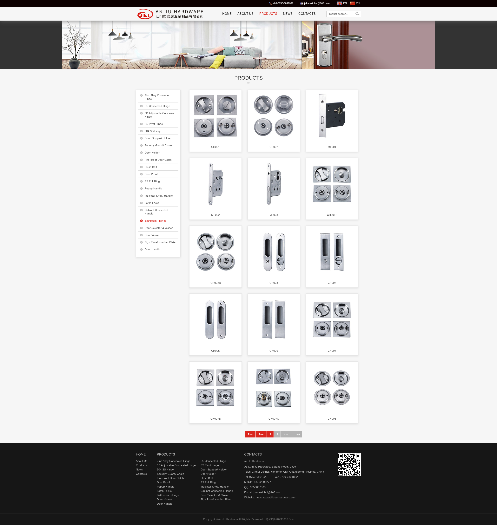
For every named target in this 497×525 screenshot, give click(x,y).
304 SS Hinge (153, 131)
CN (358, 3)
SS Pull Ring (152, 181)
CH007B (215, 418)
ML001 (332, 146)
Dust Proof (151, 174)
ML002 (215, 214)
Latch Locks (152, 202)
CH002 (273, 146)
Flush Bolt (151, 166)
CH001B (332, 214)
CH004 (332, 282)
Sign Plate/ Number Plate (160, 242)
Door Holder (152, 152)
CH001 (215, 146)
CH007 (332, 350)
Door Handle (152, 249)
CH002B (215, 282)
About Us (245, 13)
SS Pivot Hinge (154, 123)
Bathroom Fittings (155, 220)
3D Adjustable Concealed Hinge (160, 115)
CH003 (273, 282)
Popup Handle (153, 188)
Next (286, 434)
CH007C (273, 418)
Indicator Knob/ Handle (159, 195)
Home (227, 13)
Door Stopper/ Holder (158, 138)
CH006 (273, 350)
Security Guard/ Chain (158, 145)
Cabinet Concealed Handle (156, 211)
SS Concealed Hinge (157, 106)
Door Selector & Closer (159, 227)
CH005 (215, 350)
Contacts (307, 13)
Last (297, 434)
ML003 (273, 214)
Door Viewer (152, 235)
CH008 (332, 418)
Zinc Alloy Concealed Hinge (157, 97)
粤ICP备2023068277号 (280, 519)
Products (268, 13)
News (288, 13)
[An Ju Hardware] (171, 19)
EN (345, 3)
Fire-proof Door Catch (158, 159)
